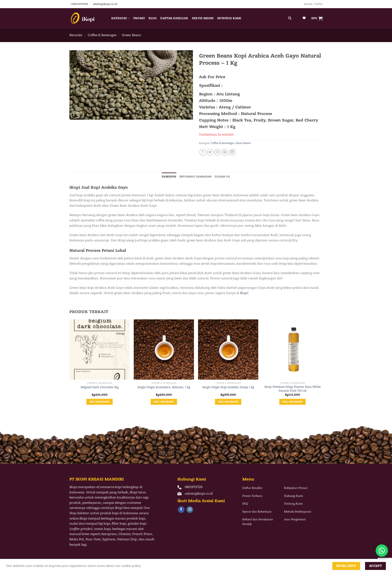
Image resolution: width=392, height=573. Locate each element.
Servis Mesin (203, 18)
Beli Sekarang (100, 401)
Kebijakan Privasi (295, 488)
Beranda (75, 35)
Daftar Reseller (174, 18)
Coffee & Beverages (102, 35)
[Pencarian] (290, 18)
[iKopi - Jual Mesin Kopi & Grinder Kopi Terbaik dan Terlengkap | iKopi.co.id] (87, 18)
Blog (153, 18)
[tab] (169, 177)
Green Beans (131, 35)
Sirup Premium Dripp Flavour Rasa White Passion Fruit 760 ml (292, 388)
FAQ (245, 503)
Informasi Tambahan (195, 176)
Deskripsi (169, 176)
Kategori (119, 18)
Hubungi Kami (229, 18)
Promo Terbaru (252, 496)
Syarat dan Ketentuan (257, 511)
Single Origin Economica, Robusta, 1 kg (163, 387)
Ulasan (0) (222, 176)
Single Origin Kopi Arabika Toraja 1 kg (228, 387)
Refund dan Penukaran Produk (257, 522)
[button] (382, 550)
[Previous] (70, 365)
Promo (139, 18)
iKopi (244, 293)
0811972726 (194, 487)
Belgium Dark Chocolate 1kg (100, 387)
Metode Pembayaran (297, 511)
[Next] (322, 365)
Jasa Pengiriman (295, 519)
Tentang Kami (293, 503)
